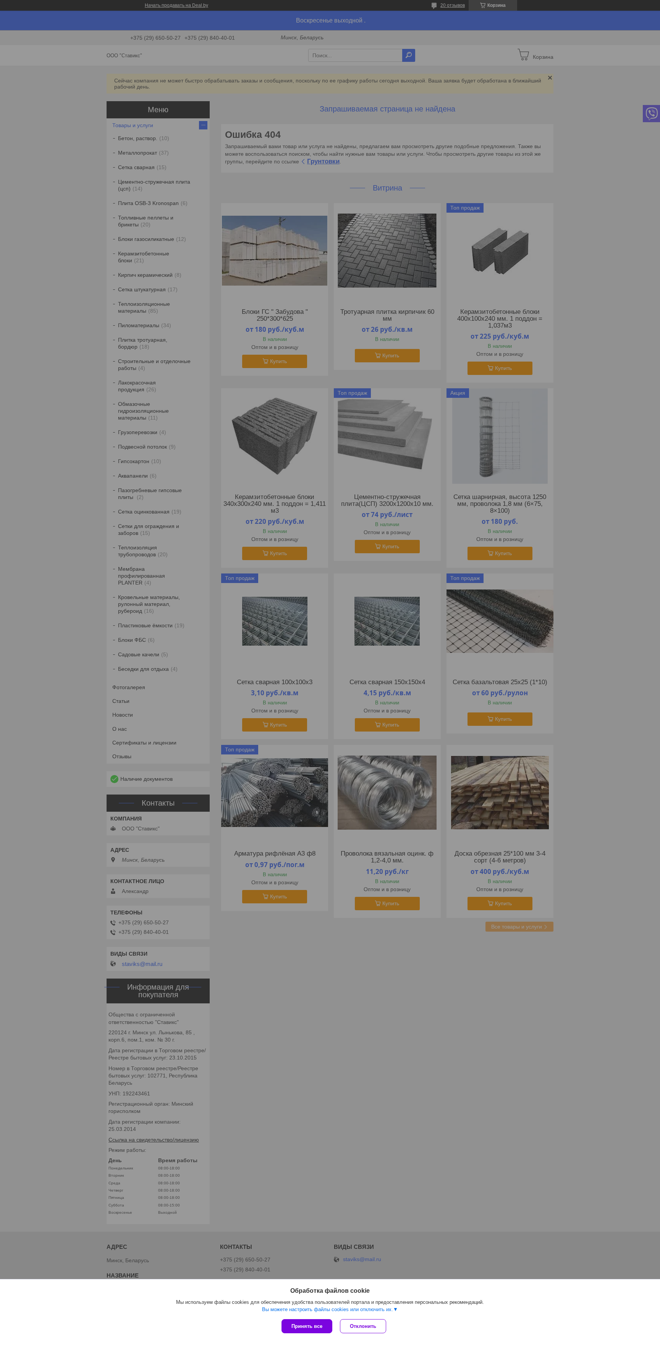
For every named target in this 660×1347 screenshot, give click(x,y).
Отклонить (363, 1326)
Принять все (306, 1326)
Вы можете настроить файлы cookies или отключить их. (327, 1309)
